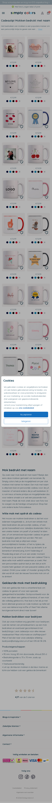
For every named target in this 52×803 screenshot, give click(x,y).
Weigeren (26, 421)
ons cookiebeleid (26, 408)
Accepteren (26, 414)
